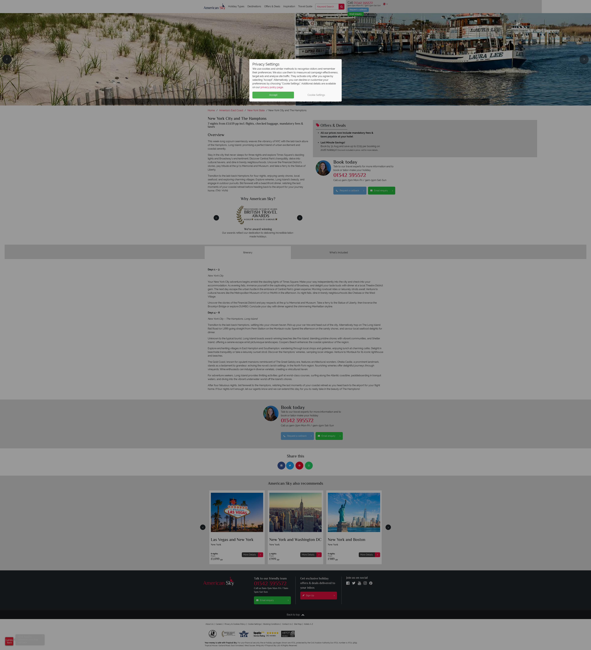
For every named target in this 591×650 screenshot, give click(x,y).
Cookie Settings (316, 94)
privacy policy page (272, 87)
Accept (273, 94)
